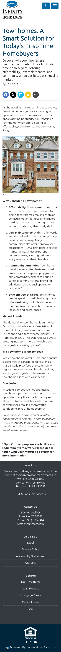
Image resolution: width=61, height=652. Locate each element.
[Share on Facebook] (6, 95)
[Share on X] (13, 95)
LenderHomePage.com (41, 647)
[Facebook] (26, 642)
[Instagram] (31, 642)
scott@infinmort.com (30, 523)
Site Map (30, 563)
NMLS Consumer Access (30, 494)
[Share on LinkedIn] (21, 95)
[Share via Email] (28, 95)
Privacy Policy (30, 549)
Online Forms (30, 602)
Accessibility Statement (30, 556)
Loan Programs (30, 581)
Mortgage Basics (30, 595)
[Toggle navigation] (54, 6)
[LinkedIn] (35, 642)
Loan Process (30, 588)
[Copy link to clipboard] (36, 95)
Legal (30, 542)
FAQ (30, 609)
